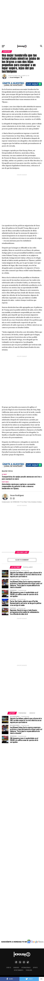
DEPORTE (35, 967)
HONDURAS (16, 967)
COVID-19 (8, 967)
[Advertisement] (22, 22)
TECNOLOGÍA (29, 970)
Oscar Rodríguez (15, 77)
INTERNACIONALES (26, 967)
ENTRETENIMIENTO (18, 970)
